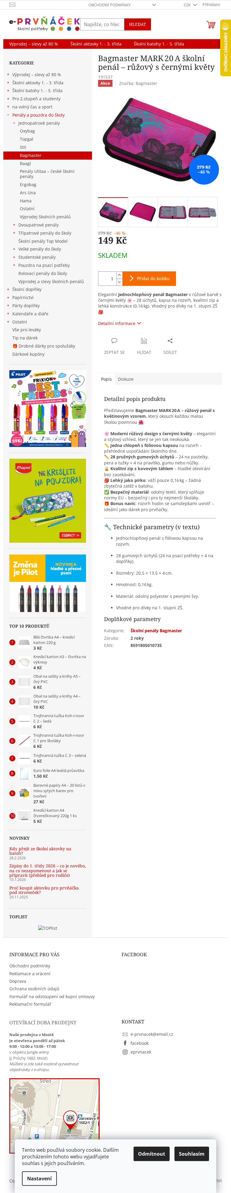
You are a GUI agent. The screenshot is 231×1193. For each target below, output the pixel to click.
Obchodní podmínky (109, 5)
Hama (26, 201)
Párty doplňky (26, 305)
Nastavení (39, 1178)
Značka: (138, 83)
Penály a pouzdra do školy (38, 115)
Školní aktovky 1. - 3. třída (37, 83)
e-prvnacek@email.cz (152, 1034)
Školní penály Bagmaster (156, 630)
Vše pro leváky (26, 330)
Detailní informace (116, 323)
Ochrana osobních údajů (34, 989)
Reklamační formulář (30, 1004)
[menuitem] (33, 44)
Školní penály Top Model (43, 241)
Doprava (17, 981)
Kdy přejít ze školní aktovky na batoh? (40, 851)
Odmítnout (151, 1154)
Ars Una (28, 192)
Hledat (137, 24)
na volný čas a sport (32, 107)
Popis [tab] (106, 379)
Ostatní (27, 208)
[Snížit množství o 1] (119, 282)
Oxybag (27, 131)
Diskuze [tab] (126, 379)
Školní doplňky (27, 289)
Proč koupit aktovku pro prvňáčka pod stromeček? (44, 890)
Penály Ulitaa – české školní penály (47, 173)
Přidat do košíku (153, 278)
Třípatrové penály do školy (44, 233)
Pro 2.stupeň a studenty (36, 98)
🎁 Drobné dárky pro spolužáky (43, 346)
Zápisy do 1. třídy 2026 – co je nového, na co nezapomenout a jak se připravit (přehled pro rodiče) (47, 870)
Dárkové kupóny (29, 354)
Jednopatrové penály (39, 123)
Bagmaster (31, 155)
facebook (140, 1043)
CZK (188, 5)
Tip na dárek (25, 338)
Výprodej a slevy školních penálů (51, 281)
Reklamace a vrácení (30, 973)
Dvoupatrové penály (38, 225)
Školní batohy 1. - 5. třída (37, 90)
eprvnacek (141, 1052)
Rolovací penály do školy (42, 273)
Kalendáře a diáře (30, 314)
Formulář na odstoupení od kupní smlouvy (52, 996)
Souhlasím (192, 1154)
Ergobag (28, 184)
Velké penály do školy (39, 249)
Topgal (26, 139)
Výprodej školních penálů (45, 217)
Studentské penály (37, 257)
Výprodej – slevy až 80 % (36, 74)
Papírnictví (23, 297)
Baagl (25, 163)
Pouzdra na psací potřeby (44, 265)
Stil (23, 147)
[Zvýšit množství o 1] (119, 275)
